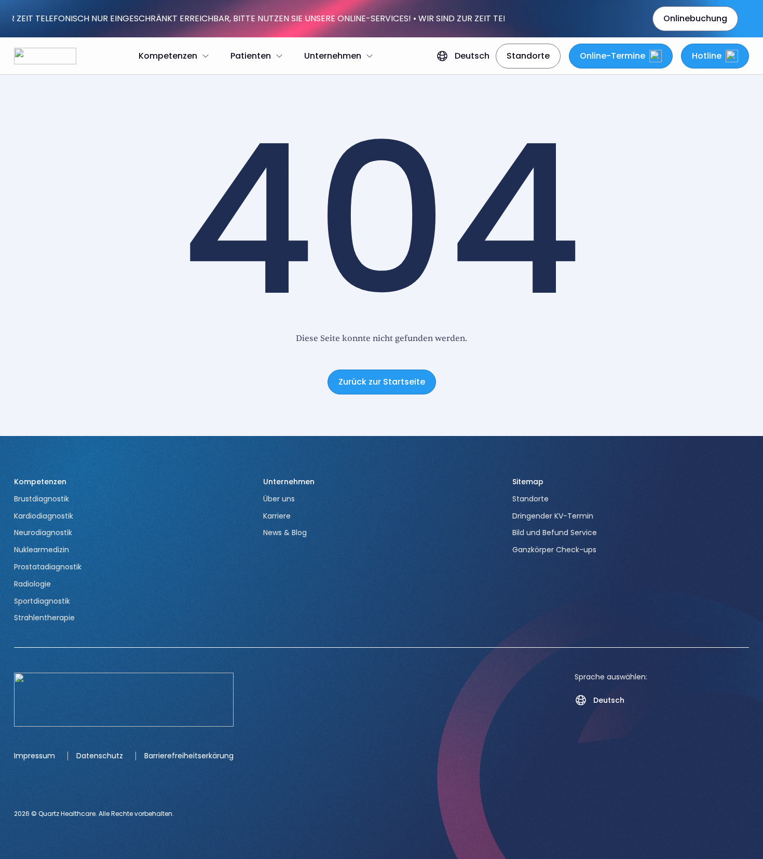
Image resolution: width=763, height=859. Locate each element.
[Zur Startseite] (45, 56)
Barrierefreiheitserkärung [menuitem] (189, 756)
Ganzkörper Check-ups (554, 549)
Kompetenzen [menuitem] (168, 56)
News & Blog (285, 532)
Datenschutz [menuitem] (99, 756)
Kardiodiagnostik (43, 516)
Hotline (706, 56)
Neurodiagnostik (43, 532)
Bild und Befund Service (554, 532)
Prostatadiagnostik (47, 567)
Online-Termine (612, 56)
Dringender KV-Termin (552, 516)
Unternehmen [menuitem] (332, 56)
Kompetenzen (40, 482)
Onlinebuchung (695, 18)
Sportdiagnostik (42, 601)
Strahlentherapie (44, 617)
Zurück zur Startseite (381, 382)
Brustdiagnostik (41, 499)
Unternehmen (289, 482)
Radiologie (32, 584)
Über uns (279, 499)
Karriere (277, 516)
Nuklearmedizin (41, 549)
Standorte (528, 56)
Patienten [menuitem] (250, 56)
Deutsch (472, 56)
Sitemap (527, 482)
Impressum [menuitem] (34, 756)
